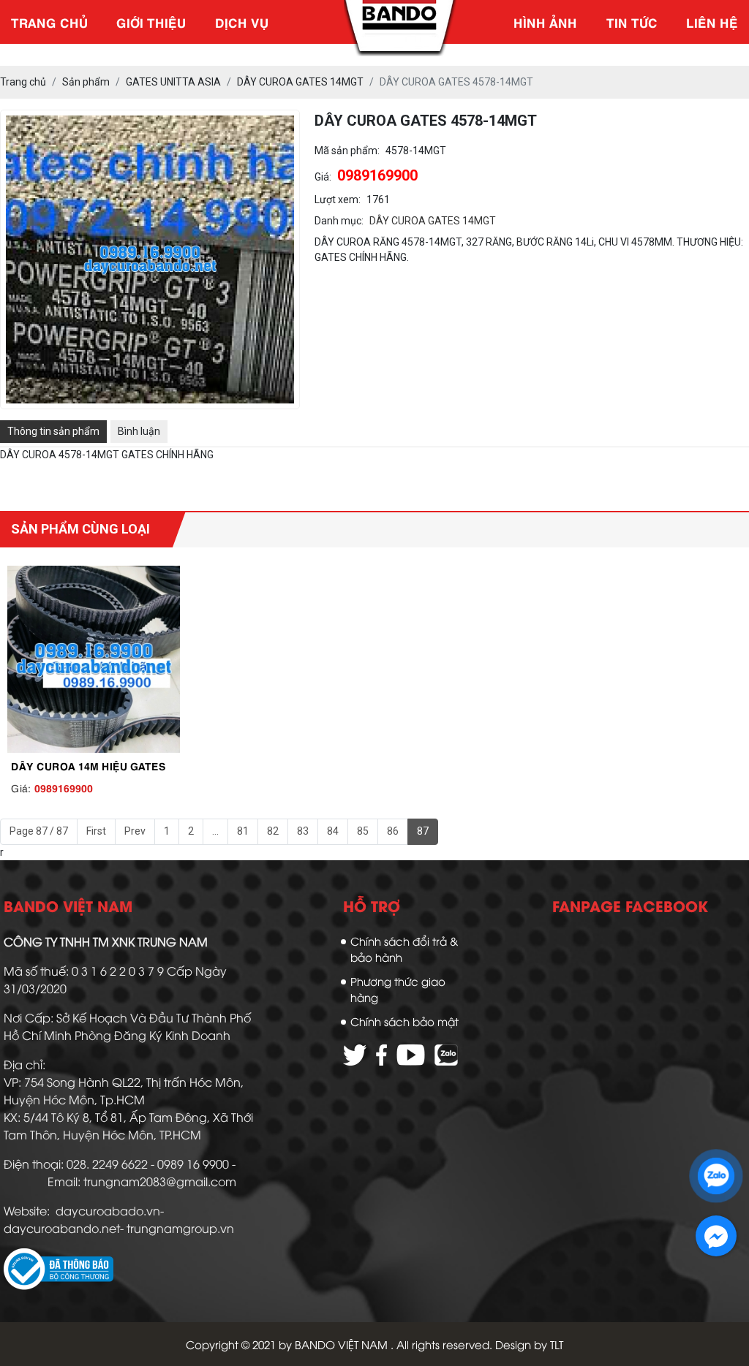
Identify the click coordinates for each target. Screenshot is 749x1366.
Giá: (323, 191)
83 (303, 831)
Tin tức (632, 22)
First (96, 831)
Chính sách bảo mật (404, 1021)
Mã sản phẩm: (347, 165)
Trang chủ (49, 22)
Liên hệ (712, 22)
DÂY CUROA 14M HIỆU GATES (88, 765)
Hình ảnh (545, 22)
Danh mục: (339, 235)
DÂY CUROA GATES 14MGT (432, 235)
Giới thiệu (151, 22)
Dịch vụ (241, 22)
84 (333, 831)
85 (363, 831)
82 (273, 831)
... (215, 831)
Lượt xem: (338, 214)
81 (243, 831)
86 (393, 831)
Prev (135, 831)
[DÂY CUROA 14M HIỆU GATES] (93, 660)
